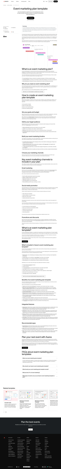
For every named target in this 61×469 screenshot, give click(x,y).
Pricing (29, 1)
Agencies (28, 459)
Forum (37, 446)
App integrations (10, 451)
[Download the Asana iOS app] (44, 467)
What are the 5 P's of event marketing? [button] (31, 372)
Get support (37, 441)
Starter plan (10, 446)
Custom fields (25, 317)
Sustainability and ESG (48, 457)
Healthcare (28, 449)
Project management (11, 454)
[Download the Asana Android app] (50, 467)
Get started (55, 1)
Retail (27, 451)
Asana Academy (38, 443)
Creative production (20, 443)
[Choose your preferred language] (44, 1)
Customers (46, 443)
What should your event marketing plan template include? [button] (36, 369)
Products (12, 1)
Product (28, 446)
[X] (23, 467)
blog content (46, 144)
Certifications (38, 444)
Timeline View (25, 310)
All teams (28, 460)
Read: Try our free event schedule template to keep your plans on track (33, 276)
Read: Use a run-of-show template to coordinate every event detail (33, 91)
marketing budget (31, 116)
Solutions (17, 1)
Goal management (20, 444)
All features (10, 441)
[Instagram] (26, 467)
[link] (4, 5)
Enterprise (9, 449)
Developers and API (39, 454)
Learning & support (23, 1)
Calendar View (25, 307)
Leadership (46, 441)
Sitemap (37, 457)
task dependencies (27, 267)
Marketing (28, 441)
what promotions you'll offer (40, 220)
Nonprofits (28, 457)
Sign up (30, 429)
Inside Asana (47, 446)
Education (28, 454)
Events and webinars (39, 449)
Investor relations (47, 451)
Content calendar (20, 441)
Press (45, 449)
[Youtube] (29, 467)
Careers (46, 444)
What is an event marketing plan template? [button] (32, 358)
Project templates (38, 451)
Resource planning (20, 451)
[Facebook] (28, 467)
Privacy (46, 454)
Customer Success (38, 452)
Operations (28, 443)
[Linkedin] (25, 467)
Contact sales (50, 1)
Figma (23, 330)
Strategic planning (20, 452)
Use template (30, 18)
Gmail (23, 328)
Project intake (20, 454)
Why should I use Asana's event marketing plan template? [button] (36, 366)
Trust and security (47, 452)
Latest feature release (11, 443)
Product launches (20, 449)
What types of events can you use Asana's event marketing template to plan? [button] (39, 376)
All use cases (19, 457)
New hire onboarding (21, 446)
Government (28, 452)
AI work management (11, 452)
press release (37, 257)
